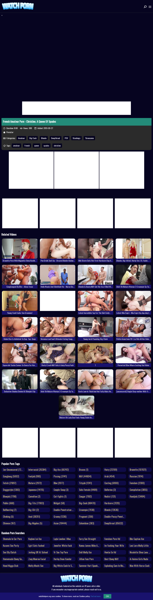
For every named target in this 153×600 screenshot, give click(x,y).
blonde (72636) (111, 510)
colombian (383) (86, 523)
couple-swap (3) (61, 490)
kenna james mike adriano (90, 545)
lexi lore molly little (139, 545)
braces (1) (83, 469)
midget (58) (59, 503)
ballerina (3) (110, 490)
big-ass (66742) (61, 469)
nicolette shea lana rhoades (141, 552)
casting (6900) (111, 483)
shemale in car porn (12, 539)
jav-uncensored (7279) (13, 469)
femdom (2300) (137, 483)
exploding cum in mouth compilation (115, 566)
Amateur (21, 138)
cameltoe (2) (34, 496)
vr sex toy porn (61, 552)
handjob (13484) (137, 496)
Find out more (96, 596)
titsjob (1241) (85, 483)
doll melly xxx (85, 552)
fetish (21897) (9, 483)
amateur (16, 145)
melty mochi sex (35, 566)
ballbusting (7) (9, 510)
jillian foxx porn (86, 559)
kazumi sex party (11, 545)
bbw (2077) (59, 483)
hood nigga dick (10, 566)
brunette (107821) (138, 469)
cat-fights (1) (60, 496)
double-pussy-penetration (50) (115, 516)
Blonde (43, 138)
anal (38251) (34, 516)
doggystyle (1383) (11, 490)
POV (66, 138)
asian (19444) (60, 523)
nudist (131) (109, 496)
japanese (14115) (36, 490)
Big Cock (32, 138)
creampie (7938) (86, 510)
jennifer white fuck (63, 545)
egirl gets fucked (36, 545)
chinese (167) (9, 523)
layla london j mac (62, 539)
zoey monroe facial (37, 559)
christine (57, 145)
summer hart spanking (89, 566)
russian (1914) (136, 476)
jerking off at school (38, 552)
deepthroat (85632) (113, 523)
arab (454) (109, 476)
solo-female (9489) (88, 490)
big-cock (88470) (87, 503)
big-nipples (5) (35, 523)
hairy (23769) (110, 469)
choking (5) (8, 516)
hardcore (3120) (112, 503)
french (27, 145)
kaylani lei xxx (35, 539)
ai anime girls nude (139, 559)
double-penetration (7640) (64, 510)
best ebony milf (111, 559)
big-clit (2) (33, 510)
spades (46, 145)
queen (36, 145)
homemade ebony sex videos (14, 559)
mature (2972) (35, 483)
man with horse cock (139, 566)
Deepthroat (55, 138)
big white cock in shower (64, 566)
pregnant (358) (86, 516)
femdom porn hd (112, 539)
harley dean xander (63, 559)
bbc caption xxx (137, 539)
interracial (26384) (37, 469)
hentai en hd (110, 552)
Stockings (76, 138)
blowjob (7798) (9, 496)
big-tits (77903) (36, 503)
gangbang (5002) (11, 476)
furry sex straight (87, 539)
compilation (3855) (138, 490)
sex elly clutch (9, 552)
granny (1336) (60, 516)
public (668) (8, 503)
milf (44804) (85, 476)
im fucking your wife (114, 545)
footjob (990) (34, 476)
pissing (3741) (60, 476)
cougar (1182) (85, 496)
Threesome (89, 138)
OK (107, 596)
